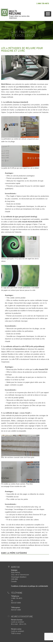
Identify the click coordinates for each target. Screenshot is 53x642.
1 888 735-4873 (42, 3)
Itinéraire (14, 570)
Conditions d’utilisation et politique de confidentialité (29, 586)
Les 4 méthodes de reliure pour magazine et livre (22, 49)
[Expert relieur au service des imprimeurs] (17, 7)
